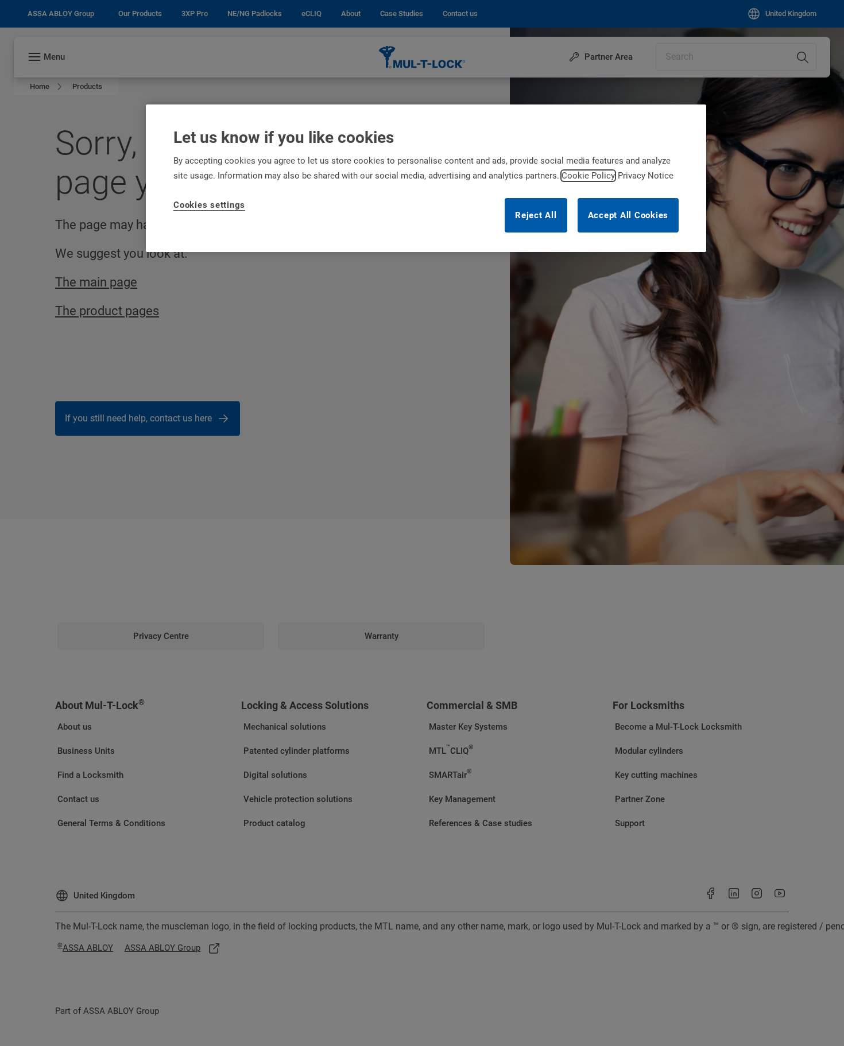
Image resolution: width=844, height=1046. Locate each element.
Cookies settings (209, 205)
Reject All (536, 215)
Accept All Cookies (628, 215)
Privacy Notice (645, 176)
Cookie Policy (588, 176)
